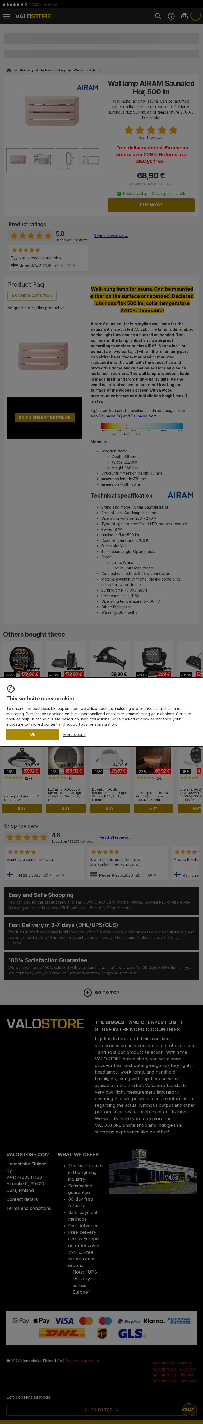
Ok (32, 734)
